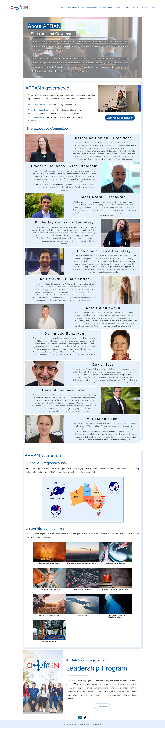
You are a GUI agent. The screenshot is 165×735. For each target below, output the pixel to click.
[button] (73, 8)
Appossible (97, 724)
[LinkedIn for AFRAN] (80, 717)
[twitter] (85, 717)
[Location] (52, 491)
